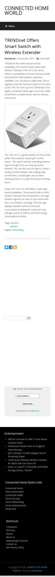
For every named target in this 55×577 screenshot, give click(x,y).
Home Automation (14, 491)
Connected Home (14, 488)
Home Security (12, 498)
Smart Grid (10, 508)
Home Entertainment (15, 505)
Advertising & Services (17, 540)
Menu (12, 26)
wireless (14, 226)
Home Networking (14, 501)
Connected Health (14, 495)
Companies (11, 526)
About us (10, 537)
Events (9, 533)
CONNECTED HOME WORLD (27, 10)
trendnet (14, 222)
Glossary (10, 530)
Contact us (11, 544)
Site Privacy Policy (15, 547)
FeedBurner (34, 410)
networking (17, 229)
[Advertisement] (27, 282)
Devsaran (37, 570)
